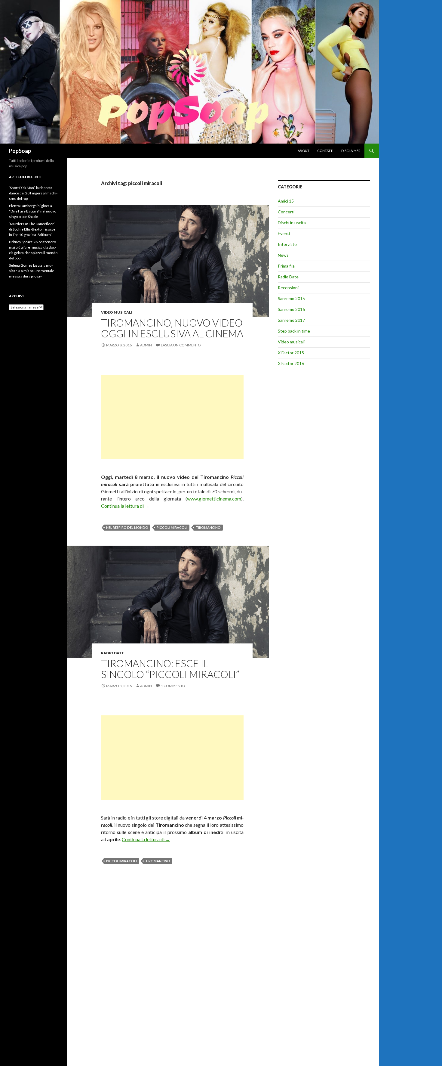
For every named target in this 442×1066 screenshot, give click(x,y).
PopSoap (20, 150)
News (283, 255)
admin (146, 345)
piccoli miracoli (172, 527)
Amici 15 (286, 200)
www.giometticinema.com (214, 498)
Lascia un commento (181, 345)
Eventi (284, 233)
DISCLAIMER (351, 151)
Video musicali (116, 312)
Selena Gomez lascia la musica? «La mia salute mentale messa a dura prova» (31, 270)
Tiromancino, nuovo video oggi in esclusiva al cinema (172, 328)
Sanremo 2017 (291, 320)
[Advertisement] (172, 417)
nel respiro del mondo (127, 527)
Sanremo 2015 (291, 298)
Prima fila (286, 265)
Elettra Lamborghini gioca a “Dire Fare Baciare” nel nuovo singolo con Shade (32, 211)
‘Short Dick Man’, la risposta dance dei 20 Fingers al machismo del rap (33, 193)
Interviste (287, 244)
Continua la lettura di (125, 506)
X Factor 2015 (291, 352)
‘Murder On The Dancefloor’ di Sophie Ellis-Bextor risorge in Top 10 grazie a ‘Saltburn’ (32, 229)
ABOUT (303, 151)
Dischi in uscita (292, 222)
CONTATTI (325, 151)
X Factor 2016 (291, 363)
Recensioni (288, 287)
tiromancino (208, 527)
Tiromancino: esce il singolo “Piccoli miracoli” (170, 668)
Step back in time (294, 330)
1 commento (173, 685)
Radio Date (112, 653)
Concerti (286, 211)
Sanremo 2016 (291, 309)
